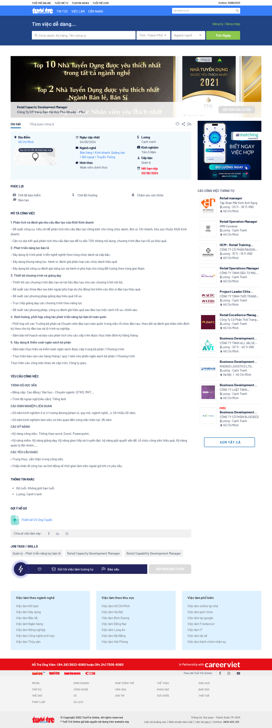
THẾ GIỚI (37, 695)
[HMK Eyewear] (208, 229)
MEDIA (36, 683)
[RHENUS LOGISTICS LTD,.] (208, 369)
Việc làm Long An (113, 630)
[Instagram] (228, 673)
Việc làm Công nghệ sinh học (35, 636)
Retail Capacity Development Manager (93, 553)
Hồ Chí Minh (26, 142)
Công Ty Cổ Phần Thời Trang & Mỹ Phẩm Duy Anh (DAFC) (239, 320)
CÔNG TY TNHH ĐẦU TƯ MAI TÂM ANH (238, 273)
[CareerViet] (222, 664)
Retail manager (231, 198)
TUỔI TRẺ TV (61, 2)
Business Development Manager (237, 338)
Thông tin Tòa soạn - (203, 717)
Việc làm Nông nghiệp (30, 630)
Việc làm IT (195, 630)
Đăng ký (217, 24)
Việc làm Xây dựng (28, 612)
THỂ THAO (163, 683)
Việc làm (78, 11)
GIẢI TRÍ (119, 695)
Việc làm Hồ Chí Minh (116, 606)
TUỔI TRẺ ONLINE (41, 2)
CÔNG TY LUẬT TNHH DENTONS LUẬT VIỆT (233, 390)
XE (75, 695)
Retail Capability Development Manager (153, 553)
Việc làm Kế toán (27, 606)
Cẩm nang (95, 11)
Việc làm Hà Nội (112, 612)
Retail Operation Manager (238, 221)
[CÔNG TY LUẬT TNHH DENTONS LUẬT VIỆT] (208, 392)
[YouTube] (238, 673)
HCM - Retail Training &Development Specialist (239, 245)
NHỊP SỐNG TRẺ (124, 683)
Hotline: (226, 722)
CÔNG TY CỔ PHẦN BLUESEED (239, 417)
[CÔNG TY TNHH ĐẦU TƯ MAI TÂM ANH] (208, 275)
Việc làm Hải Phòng (115, 642)
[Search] (237, 10)
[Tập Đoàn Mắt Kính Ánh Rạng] (208, 205)
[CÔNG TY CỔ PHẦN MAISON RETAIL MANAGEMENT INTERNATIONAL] (208, 252)
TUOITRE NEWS (80, 2)
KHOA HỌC (163, 689)
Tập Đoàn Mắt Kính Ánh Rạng (238, 203)
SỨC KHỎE (163, 695)
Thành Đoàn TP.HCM (228, 717)
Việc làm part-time (200, 612)
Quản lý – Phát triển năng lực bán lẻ (37, 553)
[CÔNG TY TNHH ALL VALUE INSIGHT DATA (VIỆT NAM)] (208, 345)
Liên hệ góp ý (203, 722)
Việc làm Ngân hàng (29, 624)
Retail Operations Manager (239, 268)
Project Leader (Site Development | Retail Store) (235, 291)
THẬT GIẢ (203, 695)
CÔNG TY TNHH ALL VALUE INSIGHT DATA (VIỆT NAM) (237, 343)
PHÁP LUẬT (38, 702)
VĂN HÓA (120, 689)
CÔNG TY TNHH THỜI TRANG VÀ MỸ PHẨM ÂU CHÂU (238, 296)
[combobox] (84, 35)
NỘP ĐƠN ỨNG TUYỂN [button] (237, 109)
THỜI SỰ (36, 689)
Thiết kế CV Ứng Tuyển (36, 520)
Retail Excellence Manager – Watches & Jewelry (239, 315)
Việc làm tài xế (197, 636)
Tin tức (62, 11)
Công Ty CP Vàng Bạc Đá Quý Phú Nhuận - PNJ (51, 112)
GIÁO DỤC (204, 683)
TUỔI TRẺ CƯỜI (101, 2)
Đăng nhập (232, 24)
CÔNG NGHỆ (81, 689)
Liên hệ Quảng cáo (155, 722)
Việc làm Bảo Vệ (27, 618)
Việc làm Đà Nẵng (114, 636)
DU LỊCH (78, 702)
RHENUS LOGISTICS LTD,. (236, 366)
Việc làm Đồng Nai (114, 624)
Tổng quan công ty (41, 124)
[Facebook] (220, 673)
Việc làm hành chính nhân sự (206, 642)
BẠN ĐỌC (204, 689)
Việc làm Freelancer (201, 624)
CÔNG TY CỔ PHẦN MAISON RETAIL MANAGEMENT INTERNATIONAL (237, 250)
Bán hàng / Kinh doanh (95, 152)
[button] (177, 124)
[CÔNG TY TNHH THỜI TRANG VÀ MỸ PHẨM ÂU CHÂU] (208, 299)
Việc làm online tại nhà (202, 606)
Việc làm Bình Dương (115, 618)
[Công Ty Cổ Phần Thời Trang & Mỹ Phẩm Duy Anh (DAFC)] (208, 322)
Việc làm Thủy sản (28, 642)
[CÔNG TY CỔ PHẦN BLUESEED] (208, 415)
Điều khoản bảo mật (181, 722)
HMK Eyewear (229, 226)
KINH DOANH (81, 683)
